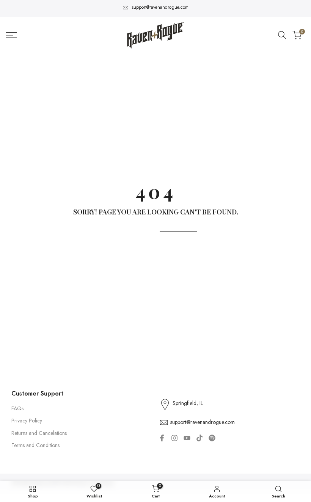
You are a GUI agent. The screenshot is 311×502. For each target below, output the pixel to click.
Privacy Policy (26, 420)
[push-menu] (11, 35)
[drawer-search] (282, 35)
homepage (178, 227)
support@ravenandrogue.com (160, 7)
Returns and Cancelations (39, 433)
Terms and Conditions (35, 445)
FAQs (17, 408)
